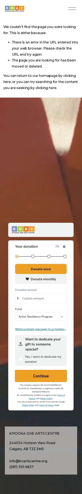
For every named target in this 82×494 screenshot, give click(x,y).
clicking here (46, 88)
